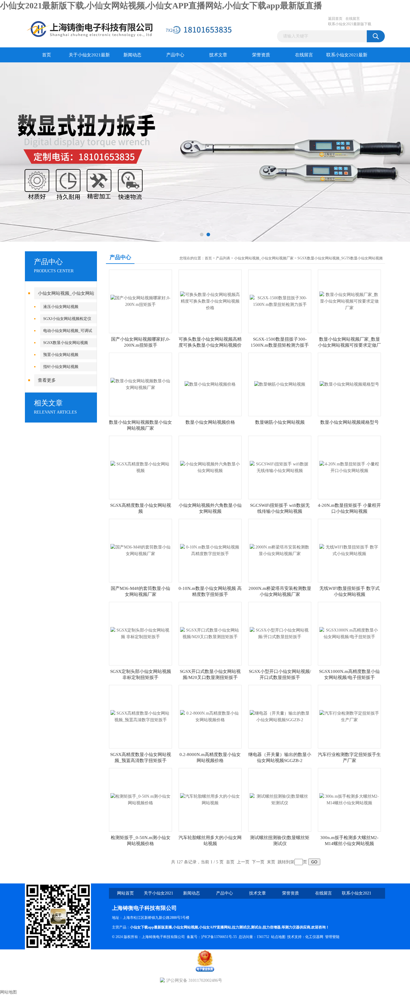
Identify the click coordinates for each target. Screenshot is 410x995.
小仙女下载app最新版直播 (151, 927)
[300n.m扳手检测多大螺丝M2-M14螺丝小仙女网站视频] (349, 799)
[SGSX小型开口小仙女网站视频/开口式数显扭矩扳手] (280, 633)
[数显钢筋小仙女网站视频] (279, 384)
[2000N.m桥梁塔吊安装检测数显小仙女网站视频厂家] (280, 550)
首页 (46, 54)
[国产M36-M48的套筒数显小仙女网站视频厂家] (140, 550)
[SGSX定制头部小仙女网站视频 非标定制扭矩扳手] (140, 633)
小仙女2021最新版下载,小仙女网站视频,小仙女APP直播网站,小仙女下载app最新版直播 (161, 5)
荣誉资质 (261, 54)
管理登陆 (332, 937)
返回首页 (335, 18)
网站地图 (8, 992)
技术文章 (218, 54)
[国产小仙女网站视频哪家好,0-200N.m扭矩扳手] (140, 301)
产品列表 (223, 258)
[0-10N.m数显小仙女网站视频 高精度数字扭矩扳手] (210, 550)
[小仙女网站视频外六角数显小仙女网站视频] (210, 467)
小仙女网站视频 (185, 927)
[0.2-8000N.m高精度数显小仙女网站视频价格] (210, 716)
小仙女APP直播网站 (215, 927)
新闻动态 (132, 54)
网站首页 (125, 893)
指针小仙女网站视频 (60, 366)
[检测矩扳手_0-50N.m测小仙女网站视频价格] (140, 799)
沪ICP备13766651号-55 (219, 937)
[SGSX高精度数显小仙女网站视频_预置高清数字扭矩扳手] (140, 716)
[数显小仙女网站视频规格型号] (349, 384)
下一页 (258, 862)
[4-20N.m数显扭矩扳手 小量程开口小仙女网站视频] (349, 467)
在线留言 (352, 18)
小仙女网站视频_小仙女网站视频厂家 (264, 258)
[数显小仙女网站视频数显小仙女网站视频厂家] (140, 384)
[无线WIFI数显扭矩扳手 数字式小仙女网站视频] (349, 550)
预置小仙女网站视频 (60, 354)
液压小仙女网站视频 (60, 306)
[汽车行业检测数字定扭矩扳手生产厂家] (349, 716)
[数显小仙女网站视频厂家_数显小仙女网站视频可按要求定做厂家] (349, 301)
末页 (271, 862)
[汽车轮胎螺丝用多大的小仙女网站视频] (210, 799)
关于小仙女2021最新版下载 (89, 57)
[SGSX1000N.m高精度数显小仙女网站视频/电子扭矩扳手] (349, 633)
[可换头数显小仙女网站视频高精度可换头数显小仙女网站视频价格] (210, 301)
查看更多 (47, 380)
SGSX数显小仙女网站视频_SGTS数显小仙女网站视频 (340, 258)
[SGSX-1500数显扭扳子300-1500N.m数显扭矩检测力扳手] (280, 301)
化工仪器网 (314, 937)
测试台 (256, 927)
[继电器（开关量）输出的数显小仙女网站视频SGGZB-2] (280, 716)
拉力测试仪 (241, 927)
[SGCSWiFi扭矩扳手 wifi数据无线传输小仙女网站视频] (280, 467)
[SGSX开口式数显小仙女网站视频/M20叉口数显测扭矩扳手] (210, 633)
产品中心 (175, 54)
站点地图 (278, 937)
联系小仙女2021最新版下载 (349, 24)
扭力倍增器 (272, 927)
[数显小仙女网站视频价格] (210, 384)
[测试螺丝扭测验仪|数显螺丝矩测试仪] (280, 799)
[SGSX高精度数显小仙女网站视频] (140, 467)
